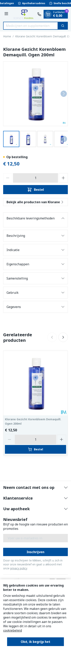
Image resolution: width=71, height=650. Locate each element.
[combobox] (30, 26)
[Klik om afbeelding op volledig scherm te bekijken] (35, 93)
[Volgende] (64, 94)
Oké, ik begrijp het (35, 642)
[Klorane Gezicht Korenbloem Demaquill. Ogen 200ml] (35, 383)
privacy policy (18, 568)
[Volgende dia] (63, 337)
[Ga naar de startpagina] (23, 14)
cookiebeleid (12, 630)
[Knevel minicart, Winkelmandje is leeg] (47, 14)
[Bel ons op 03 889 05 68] (39, 14)
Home (7, 36)
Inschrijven (35, 552)
